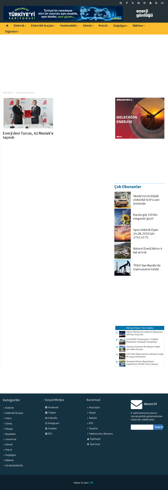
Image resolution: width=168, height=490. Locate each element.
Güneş (8, 423)
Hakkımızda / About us (101, 433)
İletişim (93, 418)
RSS (50, 433)
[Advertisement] (84, 60)
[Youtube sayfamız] (150, 3)
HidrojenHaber (133, 328)
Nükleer (138, 25)
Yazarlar (93, 428)
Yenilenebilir (68, 25)
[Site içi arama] (121, 3)
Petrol (103, 25)
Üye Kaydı (95, 439)
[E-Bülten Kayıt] (162, 3)
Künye (92, 412)
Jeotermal (10, 439)
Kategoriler (11, 400)
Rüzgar (9, 428)
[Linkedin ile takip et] (139, 3)
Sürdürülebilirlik (14, 465)
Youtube (52, 428)
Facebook (53, 407)
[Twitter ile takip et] (133, 3)
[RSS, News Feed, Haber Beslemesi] (156, 3)
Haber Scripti (81, 482)
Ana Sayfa (94, 407)
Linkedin (52, 418)
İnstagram (53, 423)
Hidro (8, 418)
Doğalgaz (119, 25)
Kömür (87, 25)
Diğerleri (11, 31)
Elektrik (19, 25)
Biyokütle (10, 434)
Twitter (52, 412)
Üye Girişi (95, 444)
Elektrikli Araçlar (42, 25)
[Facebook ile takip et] (127, 3)
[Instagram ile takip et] (144, 3)
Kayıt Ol (159, 427)
